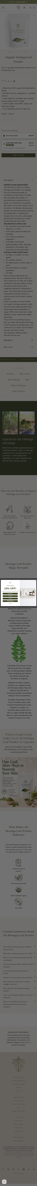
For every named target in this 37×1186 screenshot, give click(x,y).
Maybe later (10, 603)
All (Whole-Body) (10, 601)
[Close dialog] (35, 580)
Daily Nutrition (10, 593)
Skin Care (10, 596)
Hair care (10, 598)
